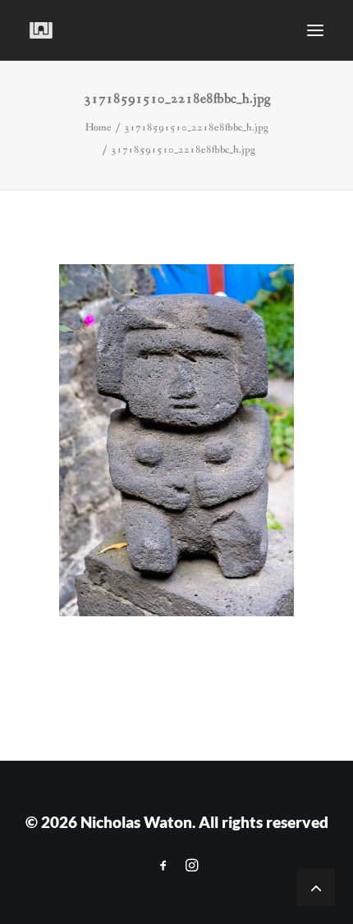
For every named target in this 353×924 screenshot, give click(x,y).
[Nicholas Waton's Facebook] (163, 865)
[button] (315, 30)
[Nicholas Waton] (41, 30)
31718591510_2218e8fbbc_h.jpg (196, 128)
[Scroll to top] (316, 886)
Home (98, 128)
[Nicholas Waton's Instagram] (192, 865)
